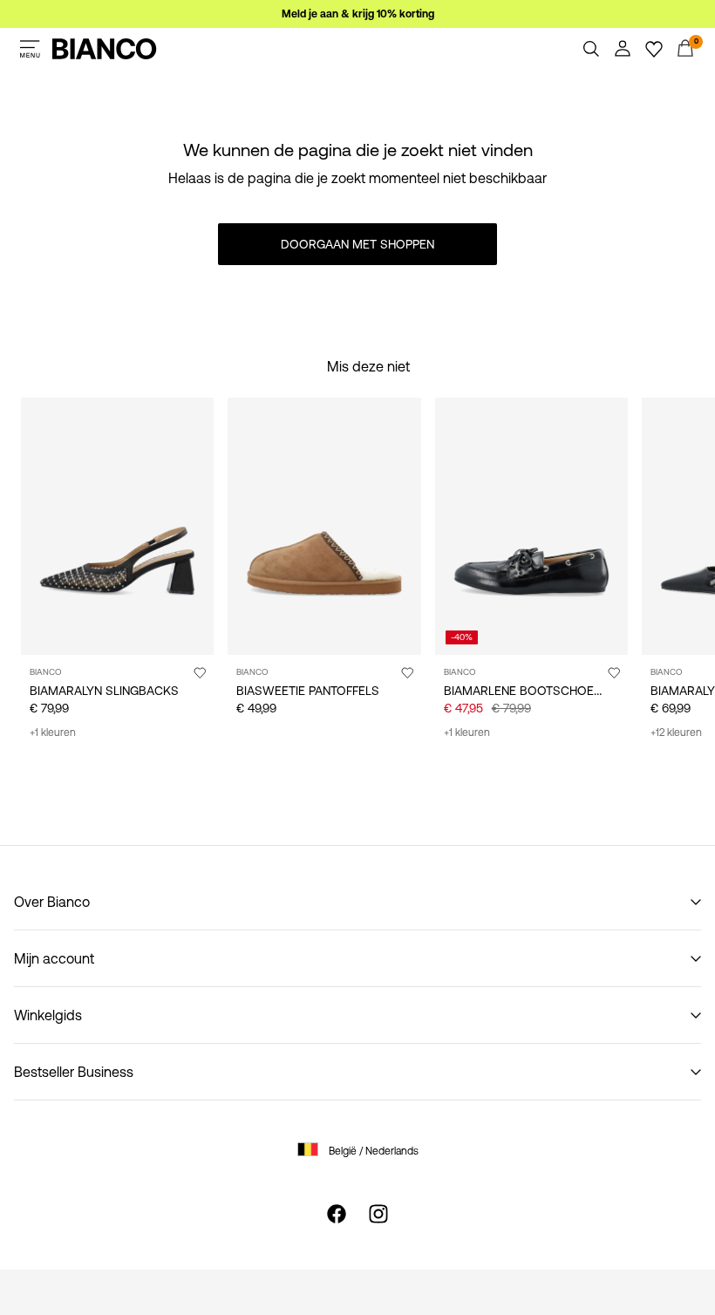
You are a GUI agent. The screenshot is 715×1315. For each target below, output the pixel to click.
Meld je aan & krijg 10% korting (358, 14)
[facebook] (337, 1214)
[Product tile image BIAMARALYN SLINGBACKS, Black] (117, 526)
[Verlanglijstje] (654, 49)
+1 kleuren (53, 732)
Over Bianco (52, 902)
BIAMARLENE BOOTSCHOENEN (530, 691)
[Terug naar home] (104, 49)
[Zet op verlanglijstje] (199, 672)
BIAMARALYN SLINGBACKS (104, 691)
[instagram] (378, 1214)
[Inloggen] (622, 49)
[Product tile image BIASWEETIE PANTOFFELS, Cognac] (324, 526)
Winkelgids (48, 1015)
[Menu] (29, 49)
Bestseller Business (73, 1072)
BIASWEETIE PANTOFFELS (307, 691)
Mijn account (54, 958)
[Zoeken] (591, 49)
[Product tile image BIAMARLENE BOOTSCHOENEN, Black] (531, 526)
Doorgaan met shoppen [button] (357, 244)
